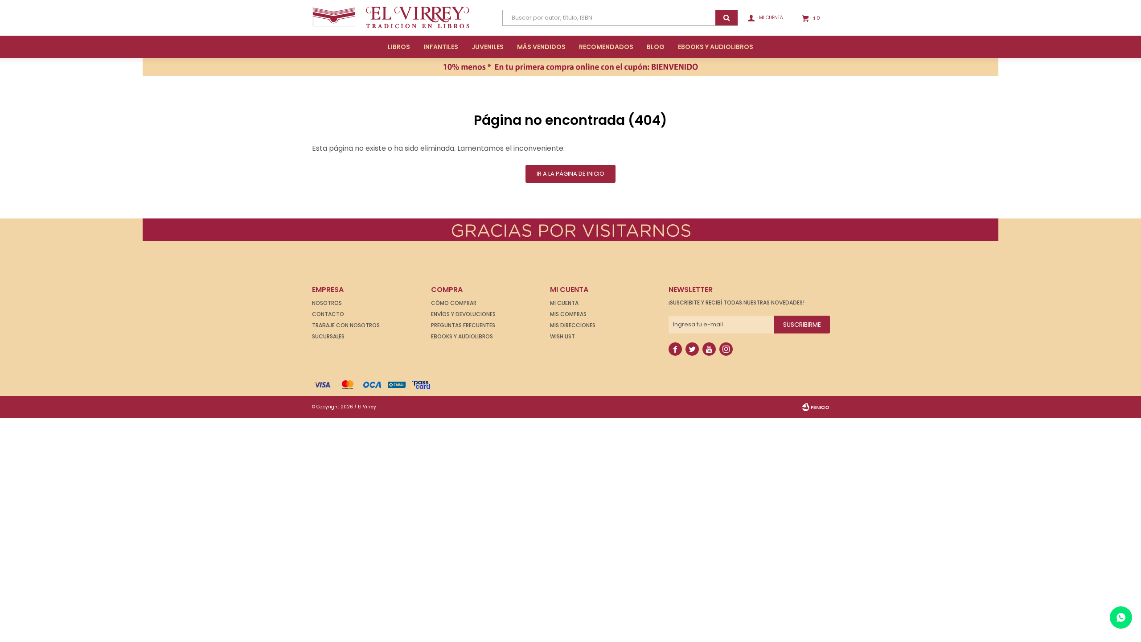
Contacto (328, 314)
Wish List (562, 336)
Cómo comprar (453, 303)
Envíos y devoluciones (463, 314)
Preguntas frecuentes (463, 325)
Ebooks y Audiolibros (462, 336)
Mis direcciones (572, 325)
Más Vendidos (541, 46)
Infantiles (440, 46)
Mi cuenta (564, 303)
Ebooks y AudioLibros (715, 46)
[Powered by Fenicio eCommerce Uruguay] (815, 407)
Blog (656, 46)
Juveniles (488, 46)
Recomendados (606, 46)
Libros (399, 46)
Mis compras (568, 314)
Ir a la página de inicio (570, 173)
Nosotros (327, 303)
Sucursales (328, 336)
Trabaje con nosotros (346, 325)
